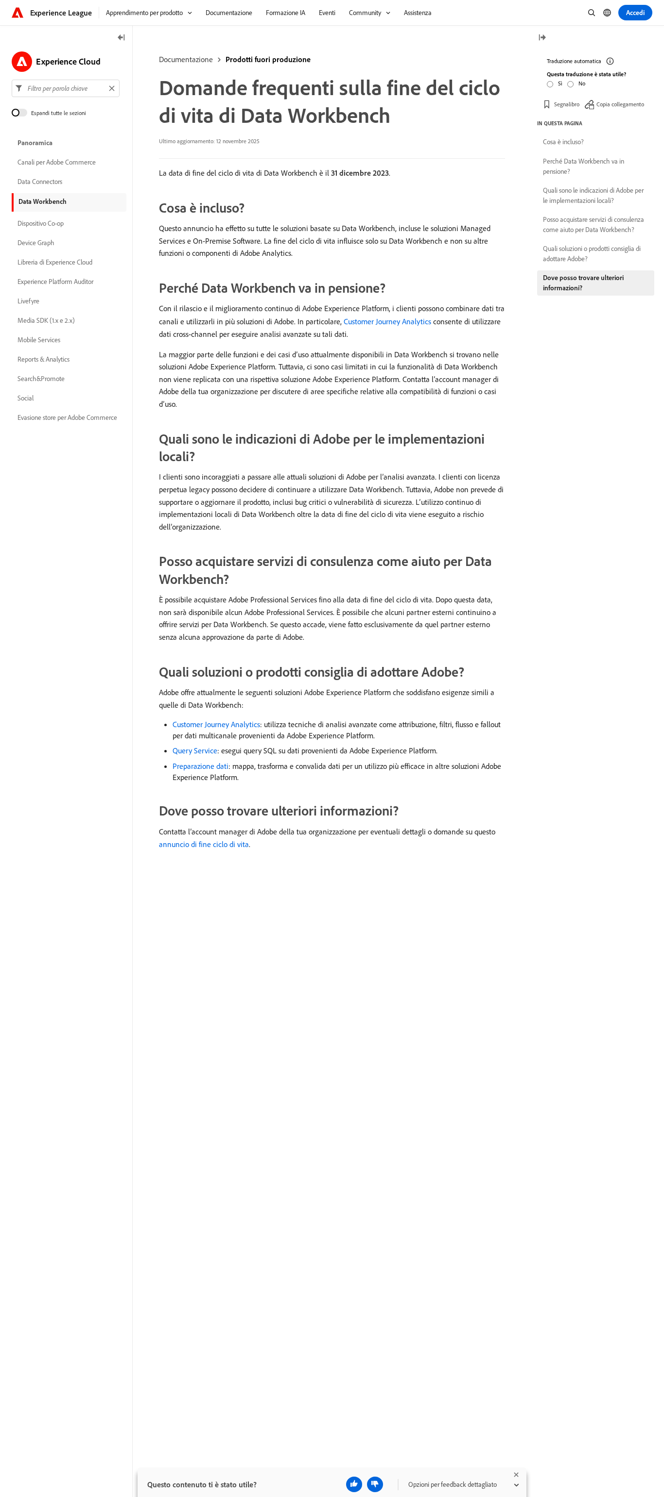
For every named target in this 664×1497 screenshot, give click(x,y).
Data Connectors (39, 181)
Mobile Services (38, 339)
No (581, 83)
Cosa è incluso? (563, 141)
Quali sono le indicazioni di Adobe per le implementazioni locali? (593, 195)
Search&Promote (41, 378)
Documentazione (186, 59)
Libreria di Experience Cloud (54, 262)
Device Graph (35, 242)
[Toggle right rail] (542, 38)
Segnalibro (566, 104)
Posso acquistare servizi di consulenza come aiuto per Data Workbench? (593, 224)
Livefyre (28, 301)
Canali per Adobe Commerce (56, 162)
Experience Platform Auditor (55, 281)
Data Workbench (42, 201)
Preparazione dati (200, 766)
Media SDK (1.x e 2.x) (46, 320)
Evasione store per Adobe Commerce (67, 417)
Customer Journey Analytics (387, 321)
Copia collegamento (620, 104)
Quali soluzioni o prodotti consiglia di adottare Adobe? (592, 253)
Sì (560, 83)
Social (25, 398)
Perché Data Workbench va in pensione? (583, 166)
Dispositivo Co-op (40, 223)
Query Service (195, 750)
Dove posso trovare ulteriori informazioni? (583, 282)
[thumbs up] (354, 1484)
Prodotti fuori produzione (268, 59)
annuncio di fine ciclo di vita (204, 844)
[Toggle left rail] (121, 38)
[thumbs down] (375, 1484)
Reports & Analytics (43, 359)
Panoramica (34, 142)
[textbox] (66, 88)
